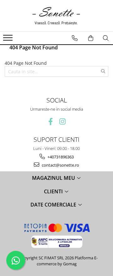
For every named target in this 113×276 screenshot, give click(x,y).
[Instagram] (62, 121)
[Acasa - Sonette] (56, 16)
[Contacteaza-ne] (74, 38)
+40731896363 (60, 157)
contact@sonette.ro (60, 165)
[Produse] (8, 39)
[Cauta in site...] (106, 38)
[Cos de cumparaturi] (91, 38)
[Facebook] (50, 121)
